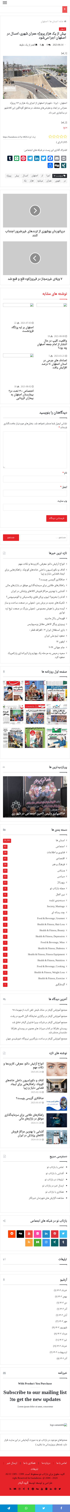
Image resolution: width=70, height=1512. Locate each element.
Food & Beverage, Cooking (51, 967)
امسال (25, 176)
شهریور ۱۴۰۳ (61, 1328)
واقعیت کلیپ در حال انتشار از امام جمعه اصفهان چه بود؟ (52, 344)
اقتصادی (60, 859)
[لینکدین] (46, 1234)
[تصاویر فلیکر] (37, 1234)
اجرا (48, 176)
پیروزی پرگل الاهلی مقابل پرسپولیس (46, 624)
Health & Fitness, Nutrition (51, 961)
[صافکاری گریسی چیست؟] (56, 1104)
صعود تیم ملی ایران (54, 636)
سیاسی (61, 877)
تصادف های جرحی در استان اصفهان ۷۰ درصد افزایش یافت (54, 364)
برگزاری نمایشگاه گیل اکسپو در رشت (27, 1016)
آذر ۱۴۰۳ (63, 1309)
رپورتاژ (61, 883)
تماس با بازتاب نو (55, 1167)
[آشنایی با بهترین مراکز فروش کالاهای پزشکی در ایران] (56, 1137)
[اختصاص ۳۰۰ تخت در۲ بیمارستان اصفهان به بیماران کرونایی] (18, 369)
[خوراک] (29, 1242)
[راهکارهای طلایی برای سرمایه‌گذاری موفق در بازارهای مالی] (56, 1120)
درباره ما (46, 1463)
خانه (61, 22)
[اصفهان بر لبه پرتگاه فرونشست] (18, 311)
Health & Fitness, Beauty (52, 931)
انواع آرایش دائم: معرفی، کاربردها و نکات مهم (41, 564)
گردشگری (60, 985)
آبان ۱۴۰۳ (63, 1315)
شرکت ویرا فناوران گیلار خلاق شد (28, 1022)
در (65, 181)
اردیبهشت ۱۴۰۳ (60, 1352)
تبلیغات (35, 1469)
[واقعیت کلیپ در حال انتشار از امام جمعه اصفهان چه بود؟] (52, 318)
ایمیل (63, 487)
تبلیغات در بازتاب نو (54, 1180)
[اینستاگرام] (46, 1242)
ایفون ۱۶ (60, 642)
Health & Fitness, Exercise (51, 979)
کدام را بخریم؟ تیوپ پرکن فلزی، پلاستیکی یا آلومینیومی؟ (35, 597)
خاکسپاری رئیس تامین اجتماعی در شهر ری (38, 813)
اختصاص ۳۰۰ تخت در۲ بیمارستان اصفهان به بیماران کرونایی (21, 395)
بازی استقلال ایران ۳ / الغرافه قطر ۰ (47, 630)
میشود (40, 181)
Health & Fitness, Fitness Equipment (46, 955)
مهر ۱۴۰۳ (63, 1321)
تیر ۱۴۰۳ (63, 1340)
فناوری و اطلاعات (56, 853)
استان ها (53, 22)
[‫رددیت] (11, 1234)
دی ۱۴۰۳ (63, 1303)
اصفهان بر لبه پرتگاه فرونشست (23, 329)
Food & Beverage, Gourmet (51, 919)
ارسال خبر (12, 1463)
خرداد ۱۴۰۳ (62, 1346)
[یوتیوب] (29, 1234)
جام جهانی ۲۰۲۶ (57, 647)
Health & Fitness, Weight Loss (49, 973)
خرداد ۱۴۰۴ (62, 1290)
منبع (65, 127)
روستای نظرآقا (60, 1029)
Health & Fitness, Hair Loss (51, 925)
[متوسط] (37, 1242)
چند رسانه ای (58, 913)
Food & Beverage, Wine (53, 943)
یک (25, 181)
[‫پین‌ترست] (54, 1234)
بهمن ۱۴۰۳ (62, 1297)
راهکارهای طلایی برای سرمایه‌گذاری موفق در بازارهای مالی (35, 585)
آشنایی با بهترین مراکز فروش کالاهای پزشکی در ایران (38, 591)
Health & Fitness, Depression (50, 937)
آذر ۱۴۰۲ (63, 1359)
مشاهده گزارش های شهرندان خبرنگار (46, 1198)
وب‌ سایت (62, 501)
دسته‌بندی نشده (57, 901)
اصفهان (44, 22)
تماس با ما (61, 1463)
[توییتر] (63, 1234)
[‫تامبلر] (63, 1242)
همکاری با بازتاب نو (54, 1192)
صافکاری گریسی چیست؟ (52, 579)
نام (65, 473)
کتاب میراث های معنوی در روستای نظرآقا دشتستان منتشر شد (39, 1031)
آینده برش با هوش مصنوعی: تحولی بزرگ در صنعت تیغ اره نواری (35, 611)
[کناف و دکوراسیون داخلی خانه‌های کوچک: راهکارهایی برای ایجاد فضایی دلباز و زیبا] (56, 1086)
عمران (49, 181)
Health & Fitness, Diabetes (51, 949)
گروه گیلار (23, 1483)
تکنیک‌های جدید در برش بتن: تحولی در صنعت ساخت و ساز (35, 603)
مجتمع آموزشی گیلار (57, 1010)
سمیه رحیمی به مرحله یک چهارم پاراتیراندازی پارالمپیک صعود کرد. (36, 655)
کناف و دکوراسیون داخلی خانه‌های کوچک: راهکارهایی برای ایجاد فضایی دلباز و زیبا (35, 572)
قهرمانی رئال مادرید (55, 618)
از (42, 176)
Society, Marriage (56, 907)
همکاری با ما (29, 1463)
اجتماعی (60, 847)
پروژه (9, 176)
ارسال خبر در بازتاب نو (53, 1186)
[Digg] (20, 1234)
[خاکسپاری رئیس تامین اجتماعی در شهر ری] (35, 797)
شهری (57, 181)
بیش (17, 176)
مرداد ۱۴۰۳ (62, 1334)
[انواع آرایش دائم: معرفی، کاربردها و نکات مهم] (56, 1069)
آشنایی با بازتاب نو (55, 1173)
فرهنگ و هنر (58, 865)
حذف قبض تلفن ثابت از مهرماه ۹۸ (29, 1010)
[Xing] (54, 1242)
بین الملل (60, 895)
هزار (32, 181)
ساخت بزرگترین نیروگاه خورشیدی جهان (25, 1039)
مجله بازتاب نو (57, 889)
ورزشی (61, 871)
